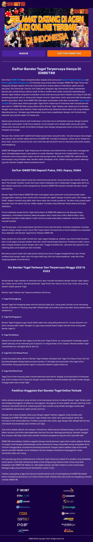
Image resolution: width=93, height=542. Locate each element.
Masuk (23, 53)
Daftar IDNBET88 (69, 53)
